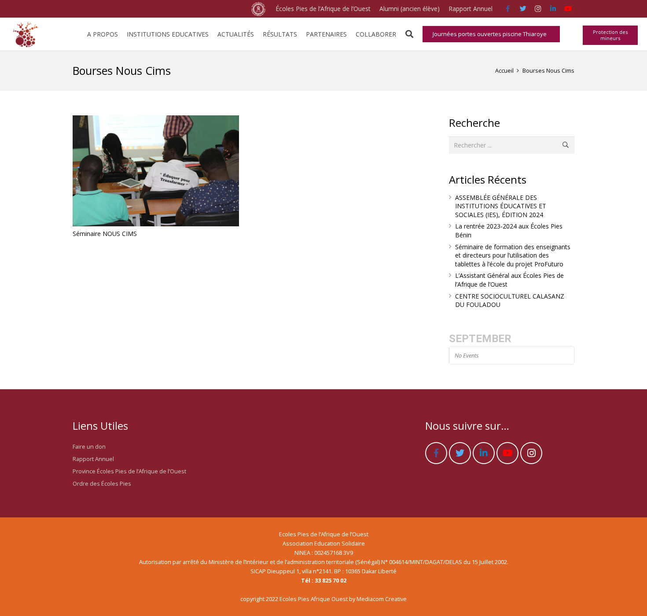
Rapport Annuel (93, 459)
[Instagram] (537, 8)
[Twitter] (522, 8)
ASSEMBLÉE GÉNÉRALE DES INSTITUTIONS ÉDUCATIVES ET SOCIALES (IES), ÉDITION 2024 (500, 206)
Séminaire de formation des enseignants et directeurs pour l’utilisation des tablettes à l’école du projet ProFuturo (512, 255)
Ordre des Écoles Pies (102, 483)
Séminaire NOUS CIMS (105, 233)
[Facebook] (508, 8)
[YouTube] (567, 8)
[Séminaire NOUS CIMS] (156, 170)
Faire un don (89, 446)
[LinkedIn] (552, 8)
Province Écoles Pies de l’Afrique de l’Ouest (129, 471)
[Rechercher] (409, 34)
